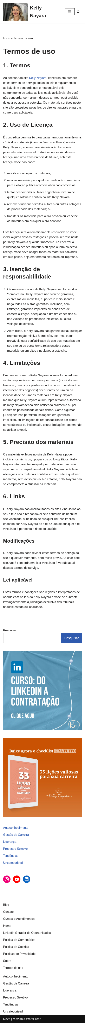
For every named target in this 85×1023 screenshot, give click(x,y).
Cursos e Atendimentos (19, 918)
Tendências (10, 855)
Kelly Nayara (37, 78)
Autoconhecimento (15, 827)
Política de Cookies (16, 946)
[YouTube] (16, 879)
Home (7, 925)
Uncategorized (13, 862)
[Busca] (78, 11)
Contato (8, 911)
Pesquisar (10, 630)
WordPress (33, 1019)
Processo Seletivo (15, 848)
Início (6, 38)
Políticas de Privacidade (19, 953)
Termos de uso (13, 967)
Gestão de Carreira (16, 834)
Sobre (7, 960)
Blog (6, 904)
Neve (6, 1019)
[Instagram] (7, 879)
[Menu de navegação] (70, 11)
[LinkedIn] (26, 879)
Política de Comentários (19, 939)
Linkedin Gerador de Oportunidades (27, 932)
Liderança (9, 841)
